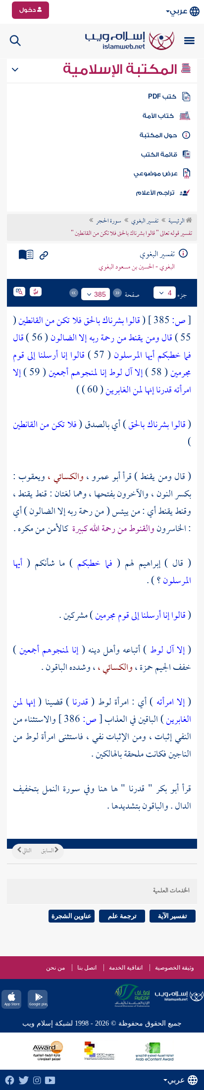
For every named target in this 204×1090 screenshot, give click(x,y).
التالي (26, 851)
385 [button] (100, 294)
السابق (47, 851)
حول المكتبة (158, 135)
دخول (28, 9)
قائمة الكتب (159, 154)
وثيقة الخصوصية (174, 967)
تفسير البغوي (144, 221)
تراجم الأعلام (155, 192)
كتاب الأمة (158, 115)
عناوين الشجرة (71, 916)
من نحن (55, 967)
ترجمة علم (122, 916)
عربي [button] (178, 11)
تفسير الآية (172, 916)
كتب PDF (162, 96)
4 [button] (170, 293)
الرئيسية (177, 221)
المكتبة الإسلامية (121, 69)
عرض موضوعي (156, 173)
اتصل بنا (87, 967)
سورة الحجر (108, 221)
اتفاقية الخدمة (126, 967)
